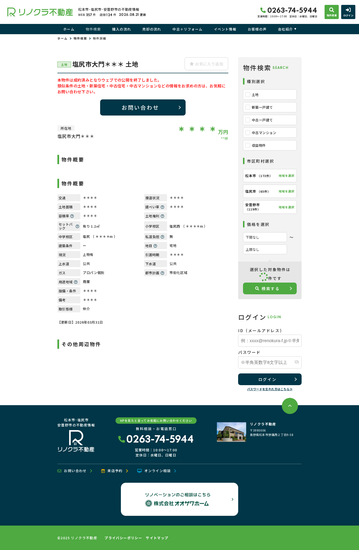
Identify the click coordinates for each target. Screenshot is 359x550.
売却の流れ (151, 29)
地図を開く (287, 440)
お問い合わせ (140, 107)
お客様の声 (257, 29)
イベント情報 (225, 29)
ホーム (68, 29)
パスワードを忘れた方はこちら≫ (270, 389)
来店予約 (115, 471)
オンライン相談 (157, 471)
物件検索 (93, 29)
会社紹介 (285, 29)
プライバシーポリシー (123, 537)
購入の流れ (121, 29)
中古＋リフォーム (187, 29)
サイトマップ (157, 537)
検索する (271, 288)
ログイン (267, 379)
